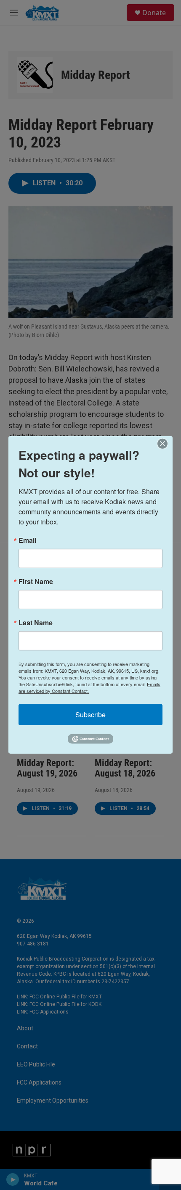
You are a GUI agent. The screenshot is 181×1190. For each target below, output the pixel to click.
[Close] (165, 444)
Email (27, 540)
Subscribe (90, 714)
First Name (36, 581)
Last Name (36, 622)
